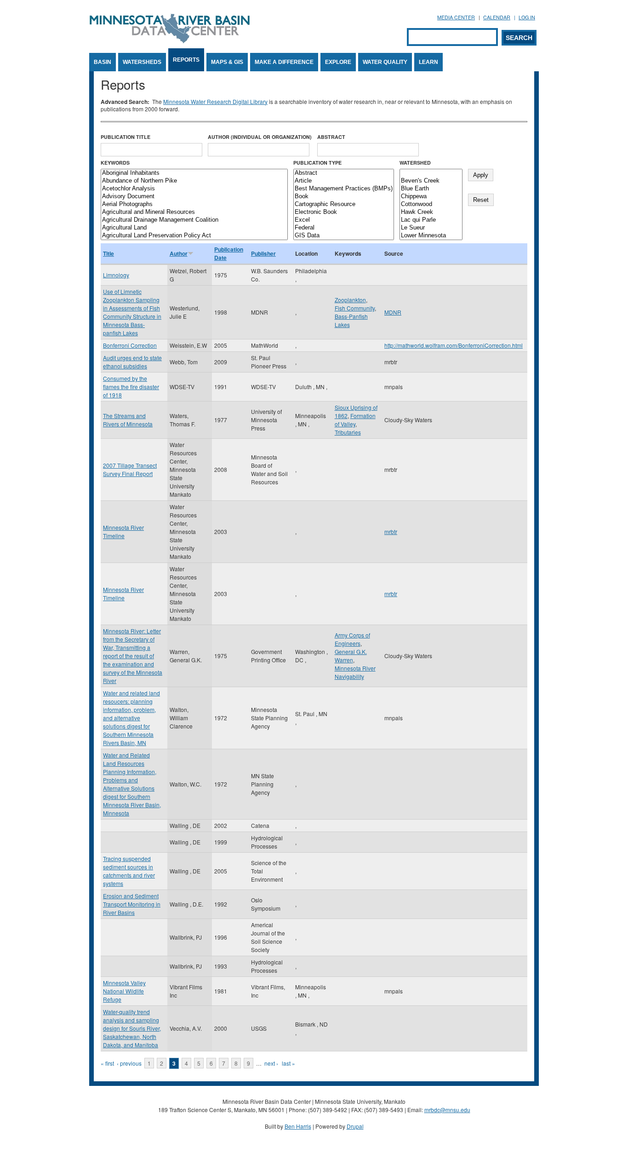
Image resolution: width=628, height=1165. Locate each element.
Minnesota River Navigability (355, 672)
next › (271, 1063)
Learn (428, 62)
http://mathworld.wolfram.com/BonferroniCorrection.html (453, 345)
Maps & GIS (227, 62)
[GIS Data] (344, 236)
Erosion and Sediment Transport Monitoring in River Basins (131, 904)
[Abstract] (344, 173)
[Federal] (344, 228)
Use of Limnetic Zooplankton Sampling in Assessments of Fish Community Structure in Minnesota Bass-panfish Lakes (132, 312)
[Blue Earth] (431, 189)
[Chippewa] (431, 197)
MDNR (392, 312)
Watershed (415, 162)
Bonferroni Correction (130, 345)
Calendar (496, 17)
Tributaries (348, 432)
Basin (102, 62)
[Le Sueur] (431, 228)
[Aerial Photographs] (194, 204)
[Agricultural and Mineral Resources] (194, 212)
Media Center (456, 17)
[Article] (344, 181)
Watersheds (142, 62)
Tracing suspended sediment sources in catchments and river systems (129, 871)
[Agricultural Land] (194, 228)
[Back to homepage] (169, 41)
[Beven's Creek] (431, 181)
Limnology (116, 275)
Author (179, 253)
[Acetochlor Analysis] (194, 189)
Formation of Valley (355, 420)
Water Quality (385, 62)
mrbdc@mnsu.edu (447, 1109)
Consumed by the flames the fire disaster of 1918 (131, 386)
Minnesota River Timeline (123, 531)
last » (288, 1063)
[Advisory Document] (194, 197)
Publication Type (317, 162)
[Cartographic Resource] (344, 204)
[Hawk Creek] (431, 212)
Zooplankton (350, 300)
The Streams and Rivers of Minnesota (128, 420)
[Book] (344, 197)
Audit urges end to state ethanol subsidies (132, 362)
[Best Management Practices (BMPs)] (344, 189)
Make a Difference (284, 62)
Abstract (331, 136)
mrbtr (390, 531)
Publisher (263, 253)
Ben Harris (298, 1126)
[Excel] (344, 220)
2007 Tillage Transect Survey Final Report (130, 469)
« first (107, 1063)
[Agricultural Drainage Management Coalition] (194, 220)
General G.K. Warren (351, 656)
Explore (338, 62)
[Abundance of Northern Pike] (194, 181)
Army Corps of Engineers (352, 639)
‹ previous (129, 1063)
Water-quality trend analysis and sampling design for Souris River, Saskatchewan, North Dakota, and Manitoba (132, 1028)
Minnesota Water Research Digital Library (215, 101)
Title (108, 253)
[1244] (431, 173)
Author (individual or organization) (260, 136)
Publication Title (125, 136)
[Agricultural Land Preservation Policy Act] (194, 236)
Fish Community (355, 308)
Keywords (115, 162)
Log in (527, 17)
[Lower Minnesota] (431, 236)
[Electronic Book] (344, 212)
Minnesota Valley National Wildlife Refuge (124, 991)
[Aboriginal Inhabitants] (194, 173)
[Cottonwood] (431, 204)
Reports (186, 60)
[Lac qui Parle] (431, 220)
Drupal (355, 1126)
